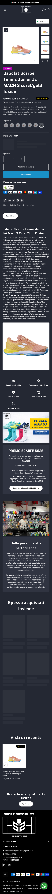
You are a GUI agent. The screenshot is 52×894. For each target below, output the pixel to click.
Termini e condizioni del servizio (14, 888)
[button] (45, 9)
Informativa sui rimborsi (11, 885)
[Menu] (5, 9)
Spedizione (19, 102)
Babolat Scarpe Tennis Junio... (22, 205)
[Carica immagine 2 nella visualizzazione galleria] (45, 40)
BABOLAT (8, 68)
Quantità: (7, 154)
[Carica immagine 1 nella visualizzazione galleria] (45, 31)
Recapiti (5, 891)
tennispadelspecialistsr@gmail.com (19, 851)
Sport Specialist (14, 882)
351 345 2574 (10, 854)
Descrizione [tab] (10, 216)
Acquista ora (26, 174)
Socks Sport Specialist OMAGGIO (24, 488)
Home (5, 205)
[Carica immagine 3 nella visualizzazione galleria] (45, 49)
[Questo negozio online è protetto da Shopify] (8, 189)
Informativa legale (16, 891)
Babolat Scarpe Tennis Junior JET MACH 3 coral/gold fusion (14, 773)
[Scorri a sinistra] (42, 61)
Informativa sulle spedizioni (36, 888)
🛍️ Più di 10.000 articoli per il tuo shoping (26, 2)
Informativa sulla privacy (29, 885)
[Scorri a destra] (47, 61)
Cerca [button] (27, 804)
